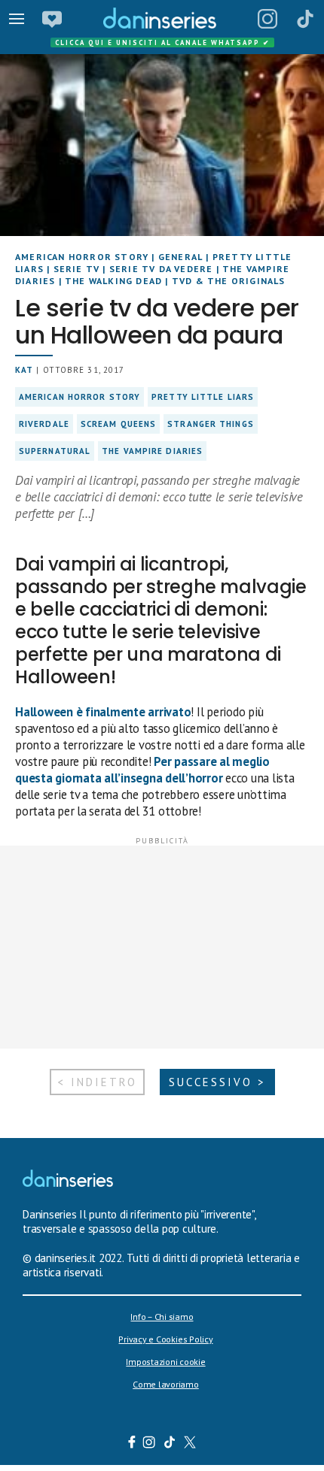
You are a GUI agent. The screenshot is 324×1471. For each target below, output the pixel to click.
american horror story (79, 397)
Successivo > (217, 1082)
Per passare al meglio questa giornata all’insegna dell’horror (142, 769)
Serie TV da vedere (161, 268)
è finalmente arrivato (103, 712)
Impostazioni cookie (165, 1361)
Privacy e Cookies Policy (165, 1339)
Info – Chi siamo (161, 1316)
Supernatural (54, 451)
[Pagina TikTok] (305, 19)
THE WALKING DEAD (113, 280)
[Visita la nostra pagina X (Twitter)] (190, 1444)
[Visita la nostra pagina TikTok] (170, 1444)
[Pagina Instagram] (267, 19)
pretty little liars (202, 397)
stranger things (210, 424)
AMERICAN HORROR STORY (81, 256)
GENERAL (180, 256)
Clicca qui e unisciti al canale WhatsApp (163, 42)
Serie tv (76, 268)
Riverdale (44, 424)
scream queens (118, 424)
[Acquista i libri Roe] (52, 19)
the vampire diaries (152, 451)
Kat (24, 370)
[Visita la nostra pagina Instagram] (149, 1444)
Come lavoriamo (166, 1384)
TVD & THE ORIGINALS (229, 280)
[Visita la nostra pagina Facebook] (132, 1444)
